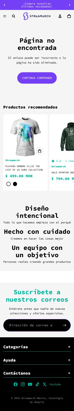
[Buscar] (13, 16)
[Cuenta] (60, 16)
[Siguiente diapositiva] (69, 5)
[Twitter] (44, 384)
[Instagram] (22, 384)
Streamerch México (33, 398)
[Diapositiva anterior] (4, 5)
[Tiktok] (37, 384)
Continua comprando (37, 78)
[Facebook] (15, 384)
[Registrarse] (64, 325)
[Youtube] (30, 384)
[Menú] (4, 16)
